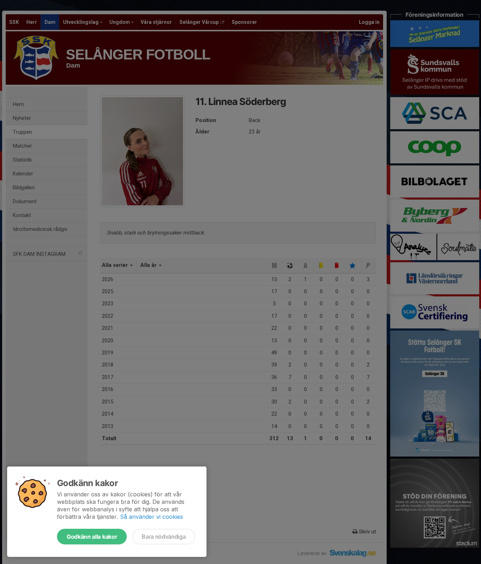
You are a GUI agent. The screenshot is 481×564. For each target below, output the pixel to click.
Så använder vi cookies (151, 516)
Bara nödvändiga (163, 536)
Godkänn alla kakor (92, 536)
